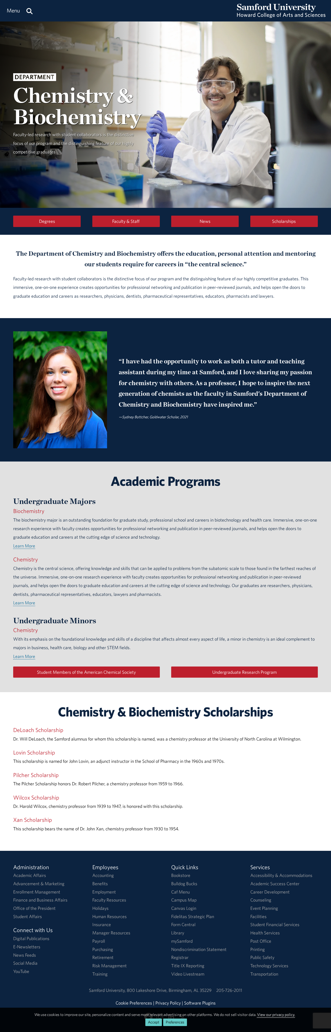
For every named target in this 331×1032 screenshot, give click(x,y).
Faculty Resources (109, 900)
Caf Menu (180, 892)
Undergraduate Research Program (244, 672)
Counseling (260, 900)
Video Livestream (187, 974)
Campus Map (184, 900)
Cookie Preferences (134, 1003)
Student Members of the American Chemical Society (86, 672)
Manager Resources (111, 933)
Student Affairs (27, 916)
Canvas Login (183, 908)
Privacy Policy (168, 1003)
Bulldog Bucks (184, 884)
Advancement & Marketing (38, 884)
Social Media (25, 963)
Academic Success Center (274, 884)
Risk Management (109, 966)
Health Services (265, 933)
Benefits (100, 884)
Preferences (175, 1022)
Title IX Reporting (187, 966)
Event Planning (264, 908)
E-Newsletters (26, 947)
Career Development (270, 892)
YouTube (21, 971)
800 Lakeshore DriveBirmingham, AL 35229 (169, 990)
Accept (153, 1022)
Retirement (103, 957)
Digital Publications (31, 938)
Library (177, 933)
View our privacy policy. (276, 1014)
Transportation (264, 974)
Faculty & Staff (126, 221)
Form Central (183, 924)
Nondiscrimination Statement (199, 949)
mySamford (182, 941)
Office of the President (34, 908)
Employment (104, 892)
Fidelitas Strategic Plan (192, 916)
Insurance (101, 924)
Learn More (24, 546)
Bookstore (180, 875)
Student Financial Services (274, 924)
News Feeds (24, 955)
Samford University (108, 990)
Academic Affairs (29, 875)
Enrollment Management (36, 892)
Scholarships (284, 221)
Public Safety (262, 957)
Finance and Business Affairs (40, 900)
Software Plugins (200, 1003)
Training (100, 974)
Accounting (103, 875)
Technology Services (269, 966)
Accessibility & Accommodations (281, 875)
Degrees (47, 221)
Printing (257, 949)
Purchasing (102, 949)
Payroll (98, 941)
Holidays (100, 908)
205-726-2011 (229, 990)
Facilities (258, 916)
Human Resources (109, 916)
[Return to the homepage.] (281, 16)
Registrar (180, 957)
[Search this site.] (29, 10)
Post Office (260, 941)
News (205, 221)
